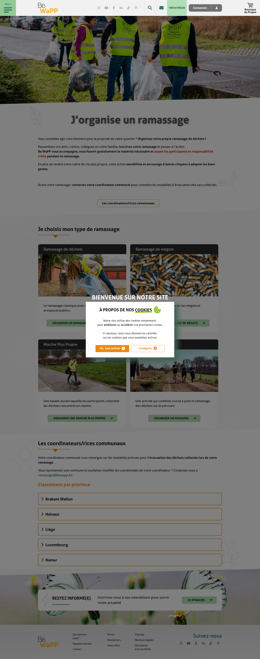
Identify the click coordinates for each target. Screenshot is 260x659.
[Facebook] (114, 8)
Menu (8, 4)
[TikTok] (128, 8)
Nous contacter (161, 8)
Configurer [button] (145, 348)
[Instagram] (99, 8)
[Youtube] (106, 8)
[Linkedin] (121, 8)
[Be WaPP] (48, 8)
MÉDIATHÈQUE (177, 7)
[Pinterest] (136, 8)
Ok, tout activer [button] (110, 348)
